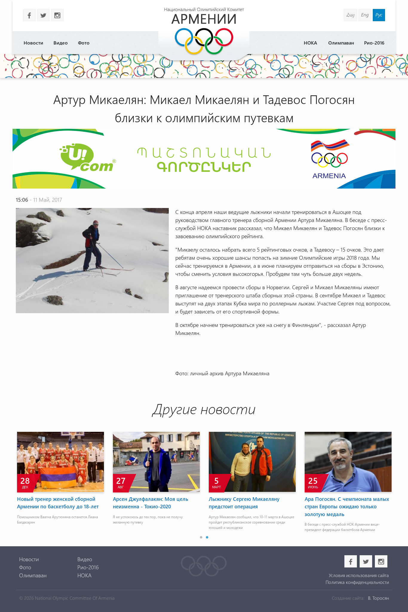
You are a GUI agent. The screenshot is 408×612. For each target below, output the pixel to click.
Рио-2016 (374, 42)
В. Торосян (378, 598)
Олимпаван (341, 42)
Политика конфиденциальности (357, 582)
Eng (365, 14)
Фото (84, 42)
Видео (60, 42)
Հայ (350, 14)
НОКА (310, 42)
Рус (378, 14)
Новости (33, 42)
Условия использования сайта (359, 575)
